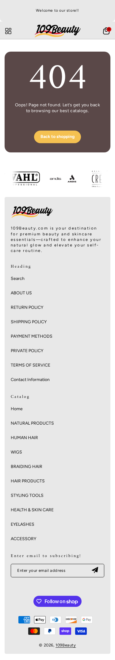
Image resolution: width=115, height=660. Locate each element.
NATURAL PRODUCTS (32, 423)
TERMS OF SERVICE (30, 365)
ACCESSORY (23, 538)
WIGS (16, 452)
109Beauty (66, 645)
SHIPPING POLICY (29, 321)
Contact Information (30, 379)
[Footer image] (32, 218)
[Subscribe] (95, 570)
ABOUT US (21, 293)
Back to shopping (57, 136)
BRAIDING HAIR (26, 466)
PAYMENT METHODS (31, 336)
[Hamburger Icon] (8, 31)
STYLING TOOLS (27, 495)
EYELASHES (22, 524)
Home (17, 408)
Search (18, 278)
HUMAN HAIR (24, 437)
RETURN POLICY (27, 307)
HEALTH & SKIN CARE (32, 510)
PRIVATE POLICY (27, 350)
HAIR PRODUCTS (28, 481)
